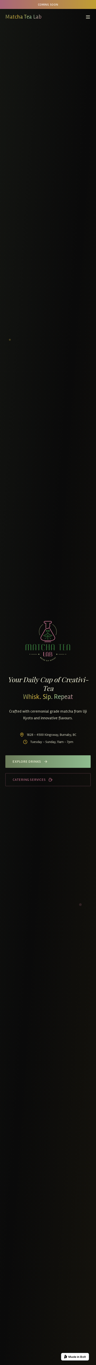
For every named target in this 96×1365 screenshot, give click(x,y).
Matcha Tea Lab (23, 17)
